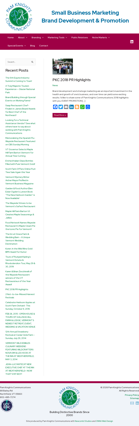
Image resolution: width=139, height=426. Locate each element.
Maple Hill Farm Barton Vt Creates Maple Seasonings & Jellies (19, 214)
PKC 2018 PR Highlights (16, 289)
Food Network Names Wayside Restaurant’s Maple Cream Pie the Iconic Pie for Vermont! (20, 226)
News (55, 85)
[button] (26, 37)
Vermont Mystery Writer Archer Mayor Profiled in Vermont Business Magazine (19, 180)
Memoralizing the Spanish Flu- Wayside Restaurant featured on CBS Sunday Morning (20, 141)
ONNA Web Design (104, 421)
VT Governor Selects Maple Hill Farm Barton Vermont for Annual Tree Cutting (19, 152)
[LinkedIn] (132, 41)
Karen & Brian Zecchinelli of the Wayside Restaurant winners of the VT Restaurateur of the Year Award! (18, 278)
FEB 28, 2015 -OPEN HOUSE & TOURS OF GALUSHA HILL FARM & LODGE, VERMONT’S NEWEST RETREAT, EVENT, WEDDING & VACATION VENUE (20, 320)
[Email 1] (132, 403)
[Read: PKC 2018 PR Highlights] (63, 66)
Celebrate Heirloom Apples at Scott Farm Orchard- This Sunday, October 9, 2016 (20, 305)
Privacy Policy (132, 395)
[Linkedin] (137, 403)
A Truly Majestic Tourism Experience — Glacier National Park (20, 89)
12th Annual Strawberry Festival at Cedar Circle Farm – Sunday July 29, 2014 (20, 335)
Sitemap (134, 398)
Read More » (60, 115)
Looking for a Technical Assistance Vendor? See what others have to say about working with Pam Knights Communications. (20, 127)
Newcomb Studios (83, 421)
